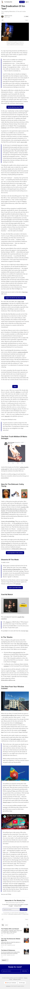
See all (4, 960)
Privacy (25, 978)
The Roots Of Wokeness (8, 950)
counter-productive (23, 352)
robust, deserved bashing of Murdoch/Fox (14, 568)
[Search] (27, 925)
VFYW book (18, 723)
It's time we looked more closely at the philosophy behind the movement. (10, 952)
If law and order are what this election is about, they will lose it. (10, 942)
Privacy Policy (25, 914)
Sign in (27, 2)
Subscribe (22, 2)
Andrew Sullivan (8, 15)
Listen (27, 16)
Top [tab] (3, 925)
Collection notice (17, 979)
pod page (18, 584)
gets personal (16, 652)
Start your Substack (11, 982)
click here (18, 392)
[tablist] (5, 925)
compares (6, 666)
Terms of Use (21, 912)
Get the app (22, 982)
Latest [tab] (6, 925)
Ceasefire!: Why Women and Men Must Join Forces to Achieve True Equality (15, 509)
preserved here (4, 478)
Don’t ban (24, 292)
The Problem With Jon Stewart (10, 928)
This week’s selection (22, 644)
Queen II (8, 622)
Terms (10, 979)
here (15, 474)
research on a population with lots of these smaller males (14, 884)
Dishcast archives (5, 543)
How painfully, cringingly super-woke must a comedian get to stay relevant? (11, 931)
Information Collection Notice (14, 914)
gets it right (24, 142)
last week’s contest (15, 739)
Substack (8, 986)
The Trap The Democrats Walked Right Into (10, 939)
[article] (15, 932)
